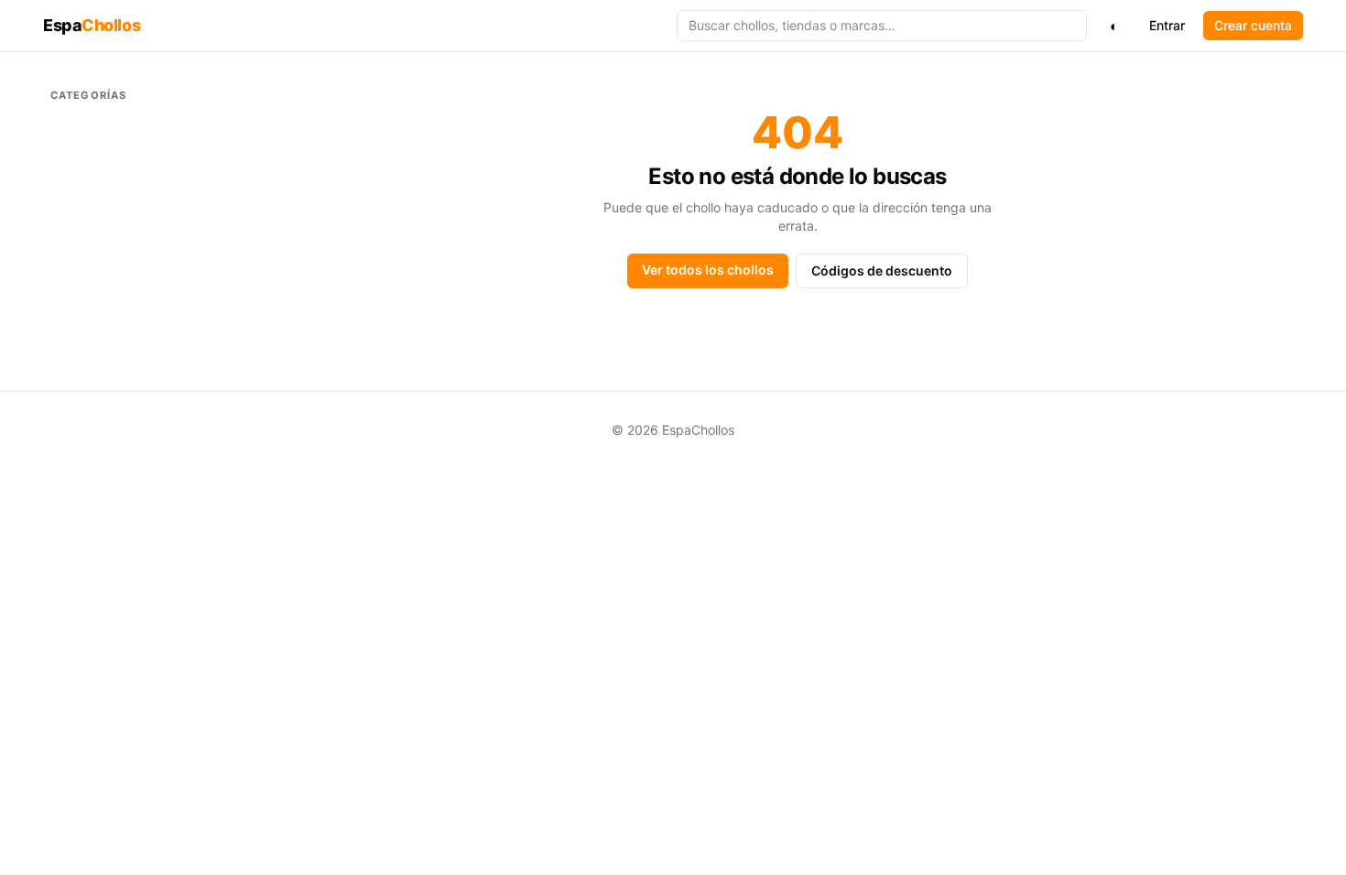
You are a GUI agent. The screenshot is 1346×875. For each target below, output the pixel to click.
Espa (91, 25)
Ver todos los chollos (708, 269)
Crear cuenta (1253, 25)
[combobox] (882, 25)
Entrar (1167, 25)
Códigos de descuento (881, 270)
